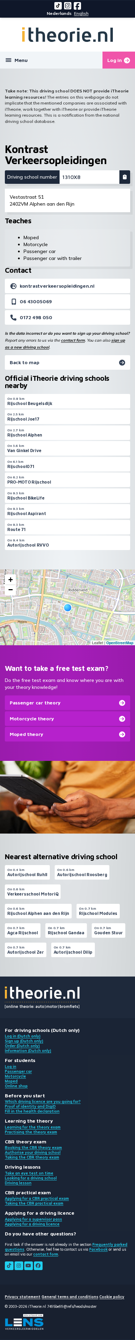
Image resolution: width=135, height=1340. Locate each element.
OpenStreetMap (119, 642)
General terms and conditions (70, 1296)
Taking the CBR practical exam (34, 1203)
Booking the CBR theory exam (33, 1147)
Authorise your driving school (33, 1152)
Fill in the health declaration (32, 1111)
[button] (67, 607)
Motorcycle (15, 1076)
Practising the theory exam (31, 1132)
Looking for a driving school (31, 1178)
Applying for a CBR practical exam (37, 1198)
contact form (73, 340)
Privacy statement (22, 1296)
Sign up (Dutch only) (24, 1040)
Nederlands (59, 13)
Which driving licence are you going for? (43, 1101)
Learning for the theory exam (33, 1127)
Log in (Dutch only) (22, 1036)
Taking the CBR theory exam (32, 1157)
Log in (10, 1066)
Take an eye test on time (29, 1173)
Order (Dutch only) (22, 1045)
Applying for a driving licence (32, 1224)
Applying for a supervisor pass (33, 1219)
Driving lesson (18, 1182)
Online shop (16, 1085)
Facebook (98, 1249)
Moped (11, 1081)
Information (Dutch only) (28, 1050)
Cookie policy (111, 1296)
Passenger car (18, 1071)
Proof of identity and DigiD (30, 1106)
